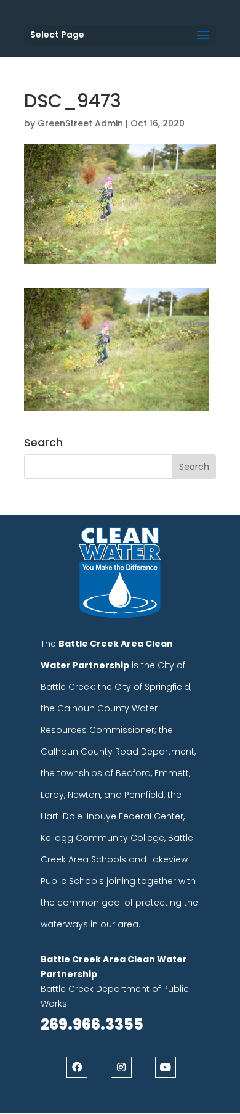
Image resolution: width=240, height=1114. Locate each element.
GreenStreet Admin (80, 123)
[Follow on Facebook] (76, 1067)
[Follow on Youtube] (165, 1067)
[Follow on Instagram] (121, 1067)
